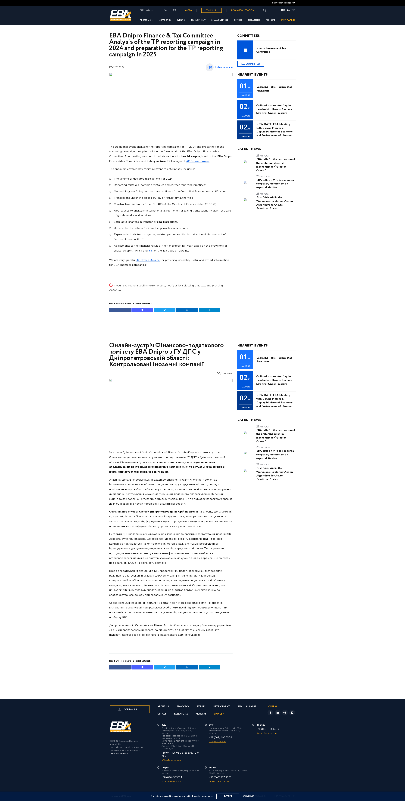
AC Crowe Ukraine (197, 161)
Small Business (219, 20)
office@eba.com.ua (171, 760)
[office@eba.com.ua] (174, 10)
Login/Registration (242, 10)
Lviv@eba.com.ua (217, 742)
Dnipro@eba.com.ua (171, 781)
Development (198, 20)
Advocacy (165, 20)
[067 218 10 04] (165, 10)
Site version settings (282, 3)
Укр (293, 10)
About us (145, 20)
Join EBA (188, 10)
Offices (238, 20)
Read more (248, 796)
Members (270, 20)
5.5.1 (150, 251)
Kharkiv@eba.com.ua (266, 733)
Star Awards (288, 20)
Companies (212, 10)
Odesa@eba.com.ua (219, 781)
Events (181, 20)
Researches (254, 20)
